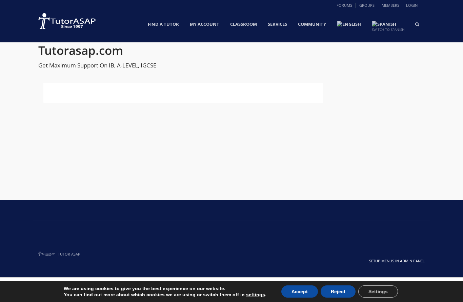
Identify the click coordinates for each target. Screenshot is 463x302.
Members (390, 5)
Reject (338, 291)
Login (412, 5)
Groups (367, 5)
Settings (378, 291)
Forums (344, 5)
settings (255, 294)
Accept (299, 291)
